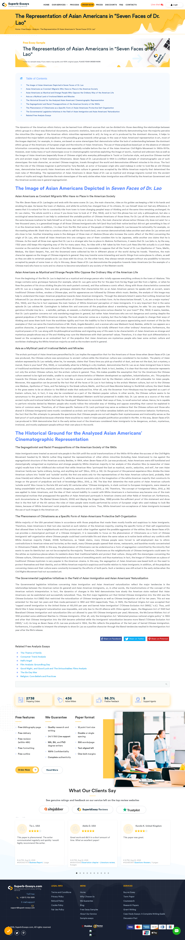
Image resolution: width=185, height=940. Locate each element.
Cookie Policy (57, 905)
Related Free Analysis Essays (38, 115)
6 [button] (94, 873)
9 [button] (105, 873)
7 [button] (97, 873)
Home (46, 5)
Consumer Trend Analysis (33, 657)
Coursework (128, 901)
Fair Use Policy (57, 910)
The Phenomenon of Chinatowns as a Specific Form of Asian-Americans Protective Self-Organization (70, 108)
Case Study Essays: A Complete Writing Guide (144, 914)
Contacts (131, 5)
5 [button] (90, 873)
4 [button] (87, 873)
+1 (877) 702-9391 (27, 897)
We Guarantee (86, 901)
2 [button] (80, 873)
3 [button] (83, 873)
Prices (99, 5)
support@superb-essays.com (23, 908)
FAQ (121, 5)
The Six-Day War (28, 672)
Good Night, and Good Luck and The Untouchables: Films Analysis (53, 668)
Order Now (88, 5)
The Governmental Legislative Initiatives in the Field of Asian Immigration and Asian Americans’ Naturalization (73, 112)
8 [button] (101, 873)
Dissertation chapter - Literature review (98, 862)
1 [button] (76, 873)
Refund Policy (57, 901)
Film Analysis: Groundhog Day (35, 665)
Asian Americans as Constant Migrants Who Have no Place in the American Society (62, 89)
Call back (8, 931)
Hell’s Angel (26, 661)
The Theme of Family (31, 653)
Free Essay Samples (89, 910)
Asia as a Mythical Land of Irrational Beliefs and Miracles (50, 97)
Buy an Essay (129, 892)
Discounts (111, 5)
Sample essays (86, 918)
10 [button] (108, 873)
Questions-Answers (142, 862)
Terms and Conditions (61, 892)
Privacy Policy (57, 897)
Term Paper (128, 897)
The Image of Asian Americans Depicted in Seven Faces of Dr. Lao (55, 85)
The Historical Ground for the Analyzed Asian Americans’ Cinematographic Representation (65, 100)
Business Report (36, 862)
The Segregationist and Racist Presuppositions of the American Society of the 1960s (63, 104)
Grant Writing (129, 910)
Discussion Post (130, 918)
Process (74, 5)
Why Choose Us (87, 897)
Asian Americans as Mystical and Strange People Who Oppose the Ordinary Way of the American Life (70, 93)
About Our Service (88, 914)
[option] (39, 842)
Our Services (59, 5)
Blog (82, 905)
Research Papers (131, 905)
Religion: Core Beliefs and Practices (38, 676)
